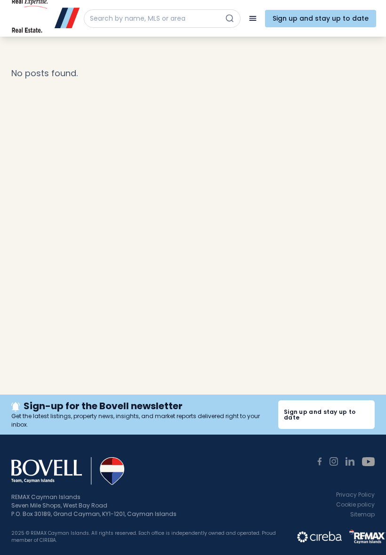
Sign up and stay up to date (321, 18)
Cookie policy (355, 504)
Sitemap (362, 514)
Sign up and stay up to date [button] (320, 414)
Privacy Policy (355, 495)
